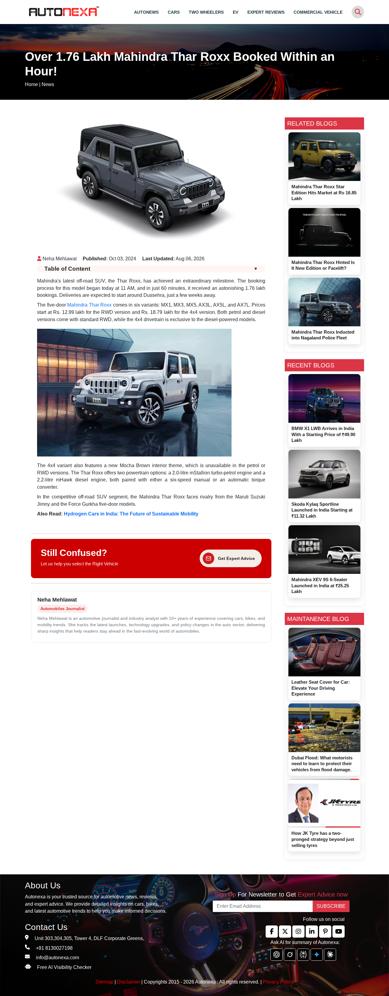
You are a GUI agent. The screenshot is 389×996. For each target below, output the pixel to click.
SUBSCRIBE (331, 906)
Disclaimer (128, 981)
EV (235, 12)
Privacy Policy (278, 981)
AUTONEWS (146, 12)
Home (31, 84)
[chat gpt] (276, 955)
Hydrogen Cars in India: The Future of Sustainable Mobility (131, 513)
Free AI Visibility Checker (64, 967)
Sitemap (105, 981)
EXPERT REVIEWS (265, 12)
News (48, 84)
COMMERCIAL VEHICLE (318, 12)
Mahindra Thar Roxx (89, 304)
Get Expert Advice (236, 558)
